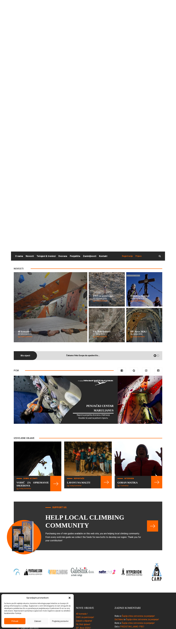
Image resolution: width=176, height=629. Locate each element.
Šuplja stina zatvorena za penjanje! (138, 616)
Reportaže (79, 478)
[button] (69, 597)
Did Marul (119, 619)
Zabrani (37, 621)
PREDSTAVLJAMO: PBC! (132, 626)
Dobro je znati (30, 478)
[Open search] (159, 256)
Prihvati (14, 621)
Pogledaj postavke (60, 621)
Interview (129, 478)
